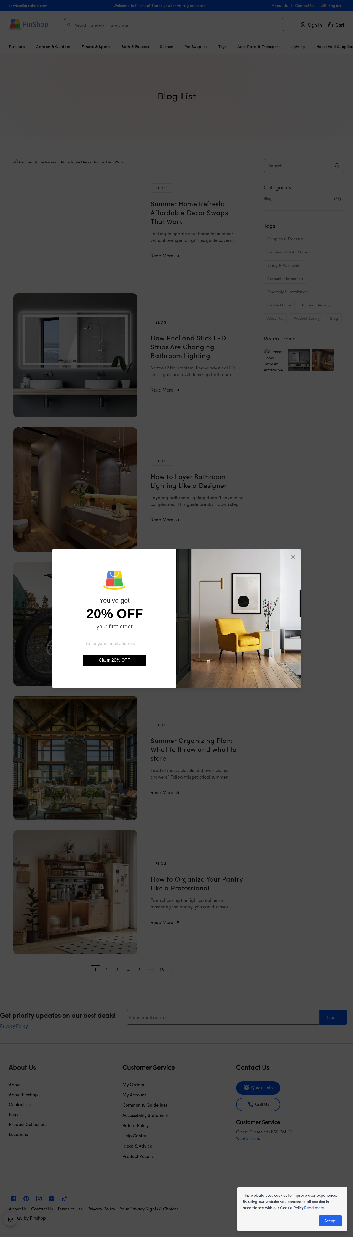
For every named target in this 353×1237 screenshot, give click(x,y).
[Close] (292, 557)
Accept (330, 1220)
